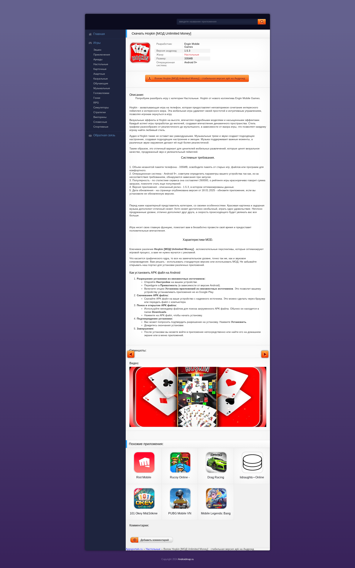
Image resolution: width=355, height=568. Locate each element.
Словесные (100, 121)
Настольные (100, 64)
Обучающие (100, 83)
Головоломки (101, 93)
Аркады (97, 59)
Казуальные (100, 78)
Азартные (99, 73)
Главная (99, 34)
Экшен (97, 49)
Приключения (101, 54)
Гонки (96, 97)
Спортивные (100, 126)
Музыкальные (101, 88)
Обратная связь (104, 135)
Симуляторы (101, 107)
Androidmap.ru (186, 559)
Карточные (99, 68)
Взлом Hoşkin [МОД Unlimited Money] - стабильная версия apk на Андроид (200, 78)
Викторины (99, 117)
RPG (96, 102)
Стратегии (99, 112)
